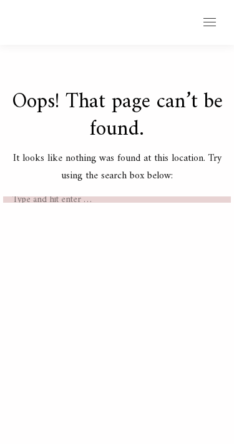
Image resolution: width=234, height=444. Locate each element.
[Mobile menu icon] (210, 22)
